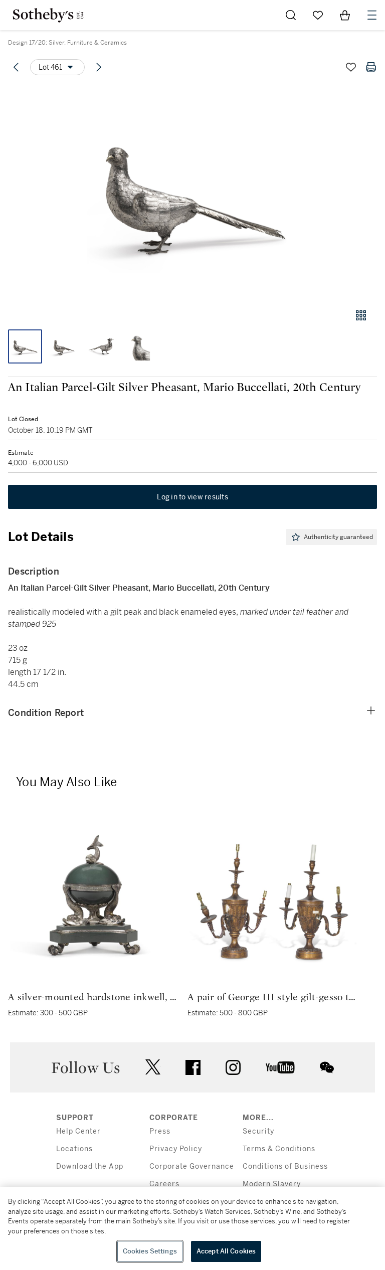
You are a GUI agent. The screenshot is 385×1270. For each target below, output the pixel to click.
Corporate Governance (191, 1166)
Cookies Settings (150, 1251)
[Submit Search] (291, 15)
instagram (233, 1067)
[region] (192, 1228)
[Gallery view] (361, 315)
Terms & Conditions (279, 1149)
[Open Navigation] (372, 15)
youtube (280, 1067)
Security (258, 1131)
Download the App (89, 1166)
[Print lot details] (371, 67)
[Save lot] (351, 67)
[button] (192, 192)
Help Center (78, 1131)
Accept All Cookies (226, 1251)
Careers (164, 1184)
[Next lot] (99, 67)
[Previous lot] (16, 67)
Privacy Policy (175, 1149)
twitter (152, 1067)
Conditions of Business (285, 1166)
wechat (327, 1067)
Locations (74, 1149)
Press (159, 1131)
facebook (193, 1067)
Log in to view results (192, 496)
